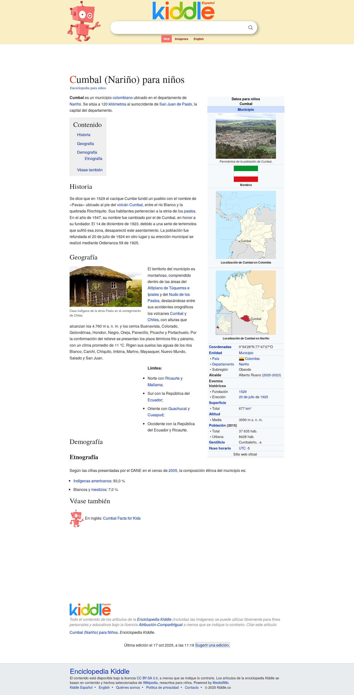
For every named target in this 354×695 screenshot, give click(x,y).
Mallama (155, 384)
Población (217, 425)
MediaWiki (220, 682)
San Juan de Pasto (175, 104)
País (215, 358)
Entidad (215, 352)
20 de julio (247, 396)
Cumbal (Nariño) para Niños (94, 632)
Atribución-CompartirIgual (161, 624)
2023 (276, 374)
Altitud (214, 413)
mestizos (98, 489)
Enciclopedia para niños (88, 87)
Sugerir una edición (212, 645)
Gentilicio (217, 442)
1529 (243, 391)
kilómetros (117, 104)
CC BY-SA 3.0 (147, 677)
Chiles (153, 319)
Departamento (223, 363)
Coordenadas (220, 346)
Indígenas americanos (92, 480)
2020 (267, 374)
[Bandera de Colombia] (241, 358)
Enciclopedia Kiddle (154, 619)
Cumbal (177, 313)
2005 (173, 470)
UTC (242, 447)
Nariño (244, 363)
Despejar (240, 28)
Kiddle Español (81, 687)
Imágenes (181, 39)
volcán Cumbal (130, 204)
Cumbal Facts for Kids (122, 518)
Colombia (252, 358)
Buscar (250, 27)
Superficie (217, 402)
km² (248, 408)
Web (167, 39)
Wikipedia (150, 682)
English (199, 39)
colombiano (123, 97)
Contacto (192, 687)
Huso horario (220, 448)
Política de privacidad (162, 687)
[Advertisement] (177, 57)
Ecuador (155, 400)
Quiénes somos (128, 687)
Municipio (246, 109)
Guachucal (177, 408)
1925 (264, 396)
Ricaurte (172, 378)
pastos (189, 211)
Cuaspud (155, 414)
